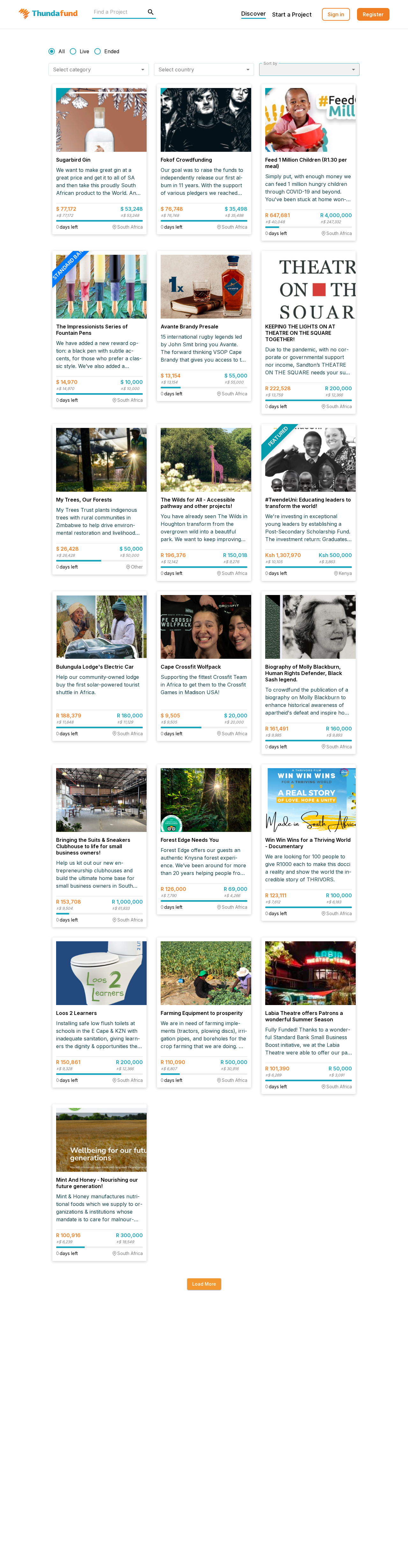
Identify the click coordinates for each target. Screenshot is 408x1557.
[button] (98, 69)
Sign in (336, 14)
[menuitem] (336, 14)
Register (373, 14)
